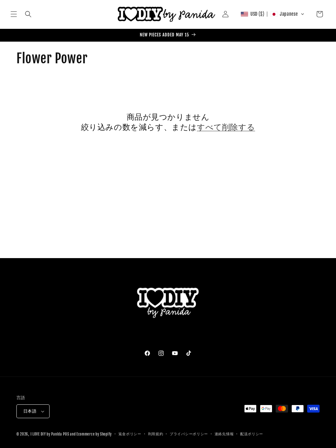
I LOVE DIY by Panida (46, 434)
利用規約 (155, 434)
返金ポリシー (129, 434)
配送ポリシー (251, 434)
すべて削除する (226, 127)
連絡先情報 (224, 434)
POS (66, 434)
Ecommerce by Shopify (94, 434)
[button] (14, 14)
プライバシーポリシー (189, 434)
